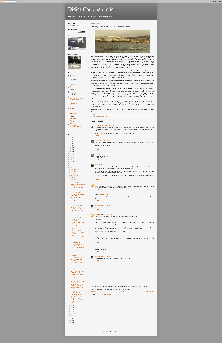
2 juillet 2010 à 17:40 (103, 154)
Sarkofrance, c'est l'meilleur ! (77, 296)
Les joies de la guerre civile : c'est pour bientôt (77, 223)
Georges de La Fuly (99, 205)
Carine (96, 140)
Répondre (97, 135)
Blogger (117, 331)
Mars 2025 (72, 114)
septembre (73, 175)
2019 (71, 149)
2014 (71, 159)
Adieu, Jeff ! (72, 109)
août (72, 177)
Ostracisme (73, 118)
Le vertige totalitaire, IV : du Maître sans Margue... (77, 288)
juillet (72, 179)
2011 (71, 165)
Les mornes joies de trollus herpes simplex (77, 245)
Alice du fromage (74, 81)
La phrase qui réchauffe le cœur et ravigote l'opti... (77, 191)
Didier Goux (98, 214)
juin (72, 305)
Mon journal (73, 113)
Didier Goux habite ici (91, 8)
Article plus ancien (149, 291)
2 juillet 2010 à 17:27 (109, 125)
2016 (71, 155)
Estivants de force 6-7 (76, 230)
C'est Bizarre (73, 97)
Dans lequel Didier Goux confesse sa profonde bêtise (78, 236)
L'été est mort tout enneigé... (77, 214)
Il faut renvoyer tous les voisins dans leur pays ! (78, 182)
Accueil (122, 291)
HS (95, 207)
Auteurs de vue (104, 116)
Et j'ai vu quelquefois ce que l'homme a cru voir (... (77, 272)
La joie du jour (73, 103)
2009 (71, 318)
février (72, 313)
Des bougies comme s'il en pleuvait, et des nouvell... (77, 188)
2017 (71, 153)
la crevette (97, 184)
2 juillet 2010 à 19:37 (110, 205)
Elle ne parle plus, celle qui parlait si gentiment (77, 208)
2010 (71, 167)
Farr (96, 164)
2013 (71, 161)
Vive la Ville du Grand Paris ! (76, 93)
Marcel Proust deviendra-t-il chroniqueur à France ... (77, 263)
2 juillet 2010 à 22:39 (103, 247)
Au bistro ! (72, 108)
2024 (71, 139)
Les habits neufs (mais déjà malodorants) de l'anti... (77, 205)
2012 (71, 163)
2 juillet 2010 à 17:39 (103, 140)
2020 (71, 147)
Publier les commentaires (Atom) (104, 294)
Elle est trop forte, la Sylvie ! (77, 239)
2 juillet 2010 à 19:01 (105, 184)
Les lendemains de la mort (77, 257)
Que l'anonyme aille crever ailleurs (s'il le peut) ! (77, 299)
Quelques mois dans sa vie (75, 120)
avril (72, 309)
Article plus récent (95, 291)
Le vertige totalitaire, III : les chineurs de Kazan (77, 291)
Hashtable (72, 75)
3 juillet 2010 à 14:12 (110, 256)
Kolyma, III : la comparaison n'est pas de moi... (77, 241)
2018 (71, 151)
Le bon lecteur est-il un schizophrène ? (76, 254)
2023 (71, 141)
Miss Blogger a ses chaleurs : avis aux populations (77, 275)
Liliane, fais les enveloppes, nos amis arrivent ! (77, 278)
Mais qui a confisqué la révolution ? (76, 220)
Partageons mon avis (75, 92)
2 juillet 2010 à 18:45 (102, 164)
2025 (71, 137)
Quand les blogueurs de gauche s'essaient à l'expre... (76, 227)
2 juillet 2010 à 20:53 (108, 214)
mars (72, 311)
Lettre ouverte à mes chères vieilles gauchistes (77, 211)
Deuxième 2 (72, 83)
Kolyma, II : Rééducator (76, 266)
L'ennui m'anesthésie (76, 294)
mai (72, 307)
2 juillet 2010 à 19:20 (103, 194)
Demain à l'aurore (74, 86)
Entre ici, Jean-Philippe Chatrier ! (76, 260)
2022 (71, 143)
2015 (71, 157)
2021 (71, 145)
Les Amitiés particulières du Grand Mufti (77, 195)
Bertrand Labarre (99, 125)
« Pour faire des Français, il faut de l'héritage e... (77, 216)
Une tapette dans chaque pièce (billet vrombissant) (78, 251)
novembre (73, 171)
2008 (71, 320)
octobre (73, 173)
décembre (73, 169)
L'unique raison (73, 104)
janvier (72, 315)
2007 (71, 322)
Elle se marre (72, 88)
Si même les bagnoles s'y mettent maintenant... (77, 285)
